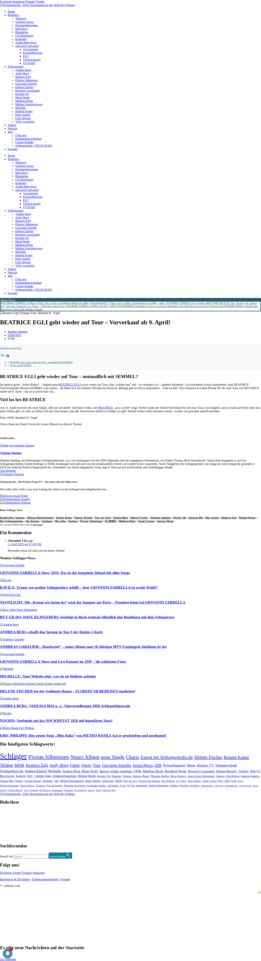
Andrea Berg (23, 70)
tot (177, 781)
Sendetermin (141, 785)
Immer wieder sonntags (116, 771)
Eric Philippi (168, 781)
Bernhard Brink (175, 771)
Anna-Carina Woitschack (201, 776)
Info (10, 132)
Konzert (21, 776)
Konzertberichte (32, 52)
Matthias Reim (24, 101)
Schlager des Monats (149, 781)
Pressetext (68, 790)
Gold (233, 781)
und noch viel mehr (27, 46)
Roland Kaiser (24, 111)
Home (11, 11)
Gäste (75, 765)
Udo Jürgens (23, 118)
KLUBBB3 (110, 521)
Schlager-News (24, 21)
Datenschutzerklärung (45, 879)
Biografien (21, 32)
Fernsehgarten (174, 765)
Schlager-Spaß (226, 765)
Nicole (123, 785)
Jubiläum (47, 781)
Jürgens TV (205, 765)
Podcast (12, 128)
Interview (219, 786)
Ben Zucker (212, 517)
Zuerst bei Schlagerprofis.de (166, 757)
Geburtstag (107, 781)
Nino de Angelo (54, 785)
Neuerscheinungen (26, 25)
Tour (97, 765)
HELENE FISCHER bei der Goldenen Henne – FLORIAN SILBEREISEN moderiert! (67, 691)
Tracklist (40, 785)
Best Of (255, 771)
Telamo (6, 765)
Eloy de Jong (103, 517)
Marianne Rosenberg (75, 785)
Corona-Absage (32, 780)
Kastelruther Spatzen (12, 517)
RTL (220, 781)
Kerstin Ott (22, 94)
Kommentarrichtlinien (28, 138)
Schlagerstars (16, 66)
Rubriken (13, 15)
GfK (56, 781)
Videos (12, 125)
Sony (240, 781)
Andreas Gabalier (160, 517)
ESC (26, 56)
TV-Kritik (29, 63)
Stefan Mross (142, 765)
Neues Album (84, 757)
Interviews (21, 28)
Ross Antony (23, 114)
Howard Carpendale (27, 90)
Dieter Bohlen (92, 781)
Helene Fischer (24, 87)
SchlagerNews (9, 813)
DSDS (118, 781)
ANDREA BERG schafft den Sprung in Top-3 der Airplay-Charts (51, 632)
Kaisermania (57, 790)
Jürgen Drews (64, 517)
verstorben (194, 786)
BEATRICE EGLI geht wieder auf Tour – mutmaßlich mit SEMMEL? (41, 362)
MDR (19, 765)
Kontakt (12, 149)
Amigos (220, 776)
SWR (137, 771)
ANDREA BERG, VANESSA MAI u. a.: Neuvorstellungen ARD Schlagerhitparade (65, 706)
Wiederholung (207, 786)
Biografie (184, 786)
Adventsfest (112, 785)
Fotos (183, 781)
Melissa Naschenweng (28, 104)
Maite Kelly (90, 771)
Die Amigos (33, 521)
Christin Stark (42, 776)
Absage (91, 790)
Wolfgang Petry (109, 790)
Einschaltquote (231, 786)
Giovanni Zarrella (26, 83)
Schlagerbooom (11, 771)
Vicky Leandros (25, 121)
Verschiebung (80, 790)
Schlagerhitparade (9, 785)
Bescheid (37, 525)
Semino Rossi (165, 521)
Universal (33, 790)
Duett (98, 790)
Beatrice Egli (23, 77)
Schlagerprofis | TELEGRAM (33, 145)
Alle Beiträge (8, 470)
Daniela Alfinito (15, 790)
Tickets (127, 776)
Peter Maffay (194, 781)
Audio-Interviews (25, 42)
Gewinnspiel (30, 49)
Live (26, 790)
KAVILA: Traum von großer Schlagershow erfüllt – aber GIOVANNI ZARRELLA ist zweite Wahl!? (156, 303)
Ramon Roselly (83, 517)
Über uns (20, 135)
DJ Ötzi (130, 785)
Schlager (13, 756)
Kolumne (21, 39)
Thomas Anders (160, 776)
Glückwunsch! (32, 59)
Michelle (20, 107)
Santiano (47, 521)
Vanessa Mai (195, 517)
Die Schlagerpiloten (11, 521)
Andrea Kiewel (36, 771)
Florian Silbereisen (26, 80)
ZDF (158, 765)
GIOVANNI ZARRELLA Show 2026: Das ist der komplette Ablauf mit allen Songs (50, 303)
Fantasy (72, 521)
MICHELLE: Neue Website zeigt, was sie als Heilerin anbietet (48, 676)
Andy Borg (22, 73)
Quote (86, 765)
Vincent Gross (245, 786)
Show (191, 765)
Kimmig (116, 776)
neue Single (112, 757)
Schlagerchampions (64, 776)
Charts (132, 757)
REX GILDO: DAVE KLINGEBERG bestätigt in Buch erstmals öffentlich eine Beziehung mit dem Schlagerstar (158, 306)
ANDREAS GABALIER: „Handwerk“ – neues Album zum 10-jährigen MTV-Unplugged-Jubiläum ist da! (83, 647)
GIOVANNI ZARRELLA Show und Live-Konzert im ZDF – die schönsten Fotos (63, 662)
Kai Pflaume (44, 790)
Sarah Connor (146, 521)
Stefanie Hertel (87, 776)
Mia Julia (60, 521)
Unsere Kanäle (24, 142)
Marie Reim (22, 97)
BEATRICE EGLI (69, 384)
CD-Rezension (24, 35)
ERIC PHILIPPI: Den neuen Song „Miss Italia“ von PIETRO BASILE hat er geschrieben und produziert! (83, 736)
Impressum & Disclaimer (15, 879)
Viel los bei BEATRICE (21, 365)
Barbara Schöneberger (159, 786)
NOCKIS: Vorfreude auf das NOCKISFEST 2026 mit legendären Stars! (56, 721)
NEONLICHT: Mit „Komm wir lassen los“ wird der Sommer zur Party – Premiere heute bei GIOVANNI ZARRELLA (92, 602)
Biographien (7, 824)
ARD (226, 781)
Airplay (243, 771)
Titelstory (21, 18)
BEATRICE (105, 407)
